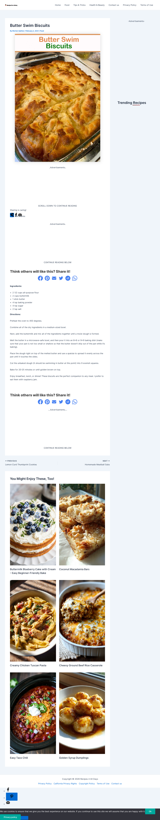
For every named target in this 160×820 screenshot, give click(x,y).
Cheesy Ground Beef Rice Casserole (80, 665)
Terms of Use (146, 5)
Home (58, 5)
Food (67, 5)
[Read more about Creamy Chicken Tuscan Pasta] (33, 620)
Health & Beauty (97, 5)
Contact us (114, 5)
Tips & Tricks (79, 5)
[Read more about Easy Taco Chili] (33, 713)
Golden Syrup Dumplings (74, 757)
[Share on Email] (54, 278)
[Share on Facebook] (40, 278)
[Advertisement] (57, 186)
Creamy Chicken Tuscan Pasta (28, 665)
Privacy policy (10, 817)
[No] (24, 818)
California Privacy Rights (65, 783)
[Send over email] (8, 804)
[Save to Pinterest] (12, 797)
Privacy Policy (129, 5)
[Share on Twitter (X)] (61, 278)
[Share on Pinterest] (47, 278)
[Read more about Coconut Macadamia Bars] (82, 524)
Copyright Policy (87, 783)
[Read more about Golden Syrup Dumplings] (82, 713)
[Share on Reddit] (67, 278)
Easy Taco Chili (19, 757)
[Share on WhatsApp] (74, 278)
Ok (150, 811)
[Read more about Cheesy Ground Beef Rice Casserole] (82, 620)
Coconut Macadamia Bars (74, 569)
